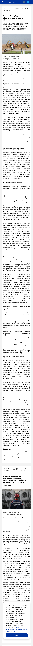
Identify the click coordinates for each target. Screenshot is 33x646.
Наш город (26, 468)
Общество (26, 9)
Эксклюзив (25, 471)
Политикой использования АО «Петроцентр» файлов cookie (16, 629)
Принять (16, 635)
